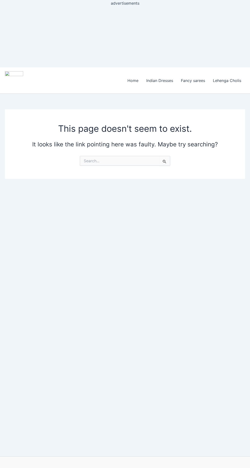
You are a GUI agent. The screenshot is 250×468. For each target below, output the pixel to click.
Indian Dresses (159, 80)
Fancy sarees (193, 80)
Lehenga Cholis (227, 80)
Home (132, 80)
